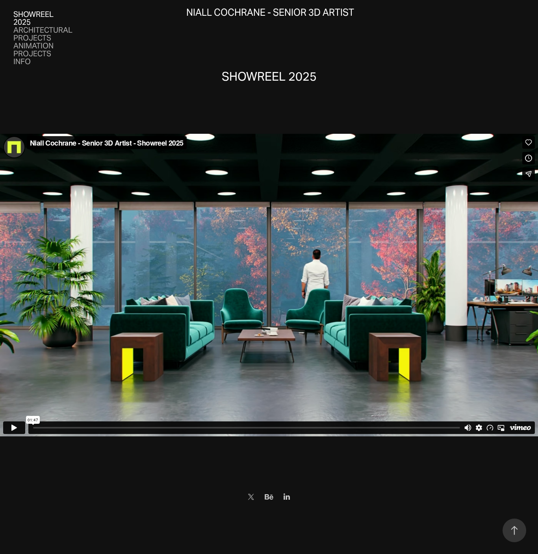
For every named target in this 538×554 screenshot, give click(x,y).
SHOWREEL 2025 (33, 18)
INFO (22, 61)
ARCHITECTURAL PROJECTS (42, 33)
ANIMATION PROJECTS (33, 49)
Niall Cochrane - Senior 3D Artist (270, 12)
